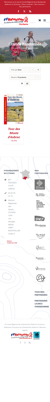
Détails (13, 112)
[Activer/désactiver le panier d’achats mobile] (39, 20)
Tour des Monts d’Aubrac (14, 133)
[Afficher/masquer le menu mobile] (44, 20)
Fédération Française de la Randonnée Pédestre (21, 327)
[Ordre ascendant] (38, 69)
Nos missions (39, 4)
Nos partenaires (25, 6)
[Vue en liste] (27, 83)
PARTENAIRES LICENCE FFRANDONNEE (42, 303)
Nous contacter (27, 4)
